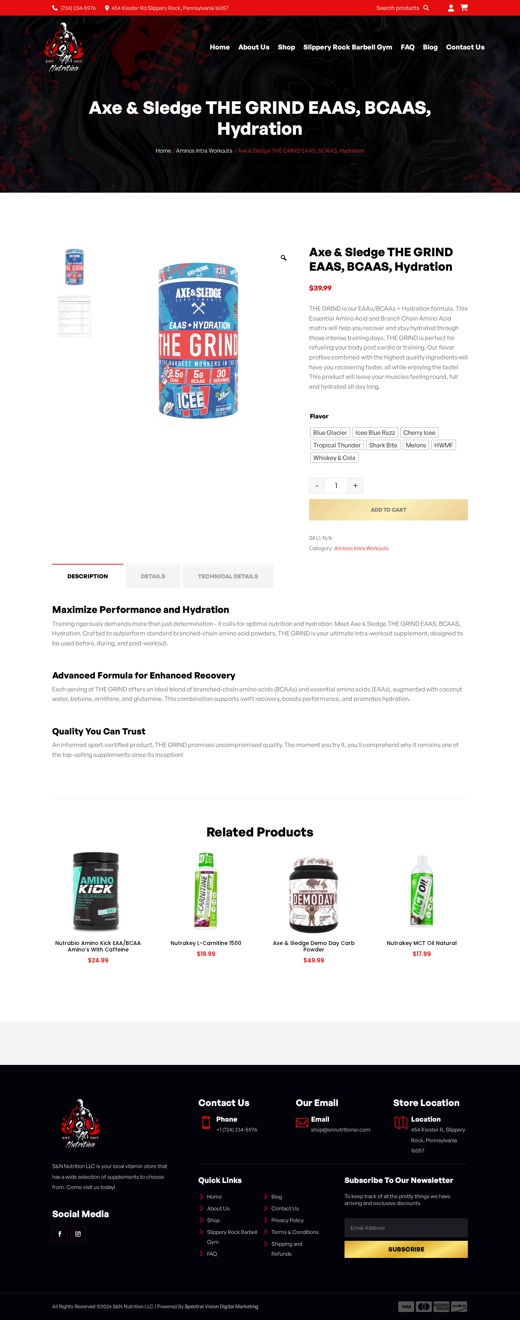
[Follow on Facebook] (59, 1234)
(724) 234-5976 (78, 8)
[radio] (330, 432)
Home (220, 47)
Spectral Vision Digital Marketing (221, 1306)
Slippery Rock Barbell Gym (347, 47)
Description (87, 576)
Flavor (319, 416)
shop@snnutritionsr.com (340, 1129)
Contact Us (465, 47)
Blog (430, 47)
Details (153, 576)
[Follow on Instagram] (78, 1234)
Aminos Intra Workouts (204, 150)
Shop (286, 47)
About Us (254, 47)
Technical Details (228, 576)
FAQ (408, 47)
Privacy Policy (287, 1220)
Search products (398, 7)
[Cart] (464, 8)
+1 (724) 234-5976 (236, 1129)
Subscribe (406, 1249)
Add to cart (389, 509)
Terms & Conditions (295, 1232)
